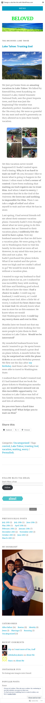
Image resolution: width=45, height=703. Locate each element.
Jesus (4, 631)
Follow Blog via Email (16, 478)
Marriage (15, 631)
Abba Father (7, 627)
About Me (30, 655)
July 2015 (6, 522)
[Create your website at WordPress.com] (22, 2)
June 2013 (21, 535)
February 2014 (8, 529)
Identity (32, 627)
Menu (22, 8)
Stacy (10, 661)
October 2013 (7, 535)
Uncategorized (21, 443)
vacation (7, 449)
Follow (7, 488)
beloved (22, 18)
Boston (21, 627)
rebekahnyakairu (15, 655)
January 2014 (24, 529)
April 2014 (19, 526)
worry (25, 449)
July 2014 (18, 522)
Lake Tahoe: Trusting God (17, 46)
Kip (9, 649)
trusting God (31, 446)
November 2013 (26, 532)
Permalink (8, 452)
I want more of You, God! (24, 649)
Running (28, 631)
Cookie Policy (11, 694)
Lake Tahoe (17, 446)
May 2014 (6, 526)
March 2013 (7, 538)
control (6, 446)
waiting (16, 449)
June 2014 (31, 522)
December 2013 (8, 532)
